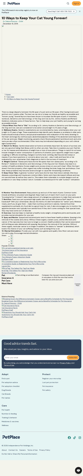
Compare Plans (77, 284)
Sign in (76, 3)
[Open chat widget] (78, 470)
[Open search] (68, 3)
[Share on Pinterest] (12, 238)
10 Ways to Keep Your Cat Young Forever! (23, 99)
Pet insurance (47, 386)
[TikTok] (74, 437)
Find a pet (6, 378)
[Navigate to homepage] (16, 3)
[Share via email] (12, 243)
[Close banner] (79, 11)
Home (8, 94)
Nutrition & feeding (9, 414)
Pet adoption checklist (11, 386)
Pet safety (46, 390)
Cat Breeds (6, 394)
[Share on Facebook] (12, 235)
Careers (22, 450)
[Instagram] (79, 437)
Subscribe (73, 357)
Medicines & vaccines (10, 421)
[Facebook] (69, 437)
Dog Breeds (6, 390)
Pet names (6, 398)
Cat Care (10, 97)
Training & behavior (9, 417)
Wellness (5, 425)
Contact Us (13, 450)
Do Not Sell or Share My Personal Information (19, 454)
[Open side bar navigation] (4, 3)
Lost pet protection (50, 382)
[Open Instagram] (12, 241)
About (4, 450)
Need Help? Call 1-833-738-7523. (60, 11)
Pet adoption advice (10, 382)
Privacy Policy (65, 363)
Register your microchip (51, 378)
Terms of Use (9, 365)
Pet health (6, 410)
